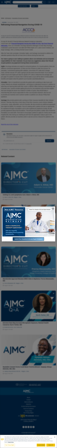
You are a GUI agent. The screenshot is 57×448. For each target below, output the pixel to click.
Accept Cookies (41, 445)
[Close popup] (53, 209)
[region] (28, 441)
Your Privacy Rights (9, 445)
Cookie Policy (11, 442)
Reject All (50, 445)
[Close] (54, 437)
